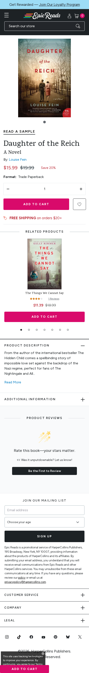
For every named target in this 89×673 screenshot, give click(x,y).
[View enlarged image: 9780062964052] (44, 78)
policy (21, 577)
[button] (44, 122)
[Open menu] (6, 15)
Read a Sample (19, 131)
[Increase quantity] (81, 189)
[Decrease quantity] (8, 189)
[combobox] (44, 26)
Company (12, 607)
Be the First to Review (44, 471)
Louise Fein (18, 159)
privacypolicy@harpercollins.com (25, 582)
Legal (9, 620)
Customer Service (21, 595)
